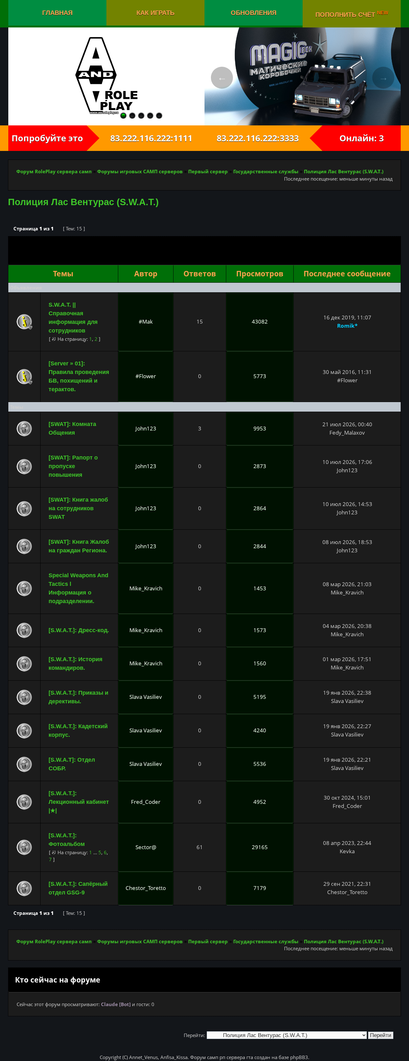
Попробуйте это (47, 138)
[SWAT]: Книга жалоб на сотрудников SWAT (78, 508)
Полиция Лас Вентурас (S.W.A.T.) (343, 171)
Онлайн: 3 (361, 138)
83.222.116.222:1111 (145, 138)
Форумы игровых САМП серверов (140, 171)
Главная (57, 12)
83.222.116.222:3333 (263, 138)
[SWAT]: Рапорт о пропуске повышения (73, 466)
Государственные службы (265, 171)
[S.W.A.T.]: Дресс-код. (79, 630)
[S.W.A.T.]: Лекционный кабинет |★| (79, 802)
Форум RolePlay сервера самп (54, 171)
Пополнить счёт (351, 14)
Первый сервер (208, 171)
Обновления (253, 12)
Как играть (155, 12)
